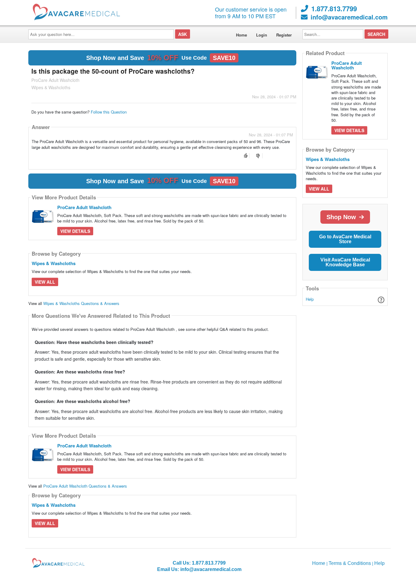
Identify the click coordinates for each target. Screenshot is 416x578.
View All (45, 282)
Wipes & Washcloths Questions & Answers (81, 303)
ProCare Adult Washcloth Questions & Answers (85, 486)
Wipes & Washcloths (54, 263)
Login (261, 35)
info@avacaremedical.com (349, 17)
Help (310, 299)
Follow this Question (109, 112)
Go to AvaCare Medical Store (345, 239)
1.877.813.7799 (334, 8)
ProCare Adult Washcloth (84, 207)
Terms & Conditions (350, 563)
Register (284, 35)
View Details (75, 231)
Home (241, 35)
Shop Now (341, 217)
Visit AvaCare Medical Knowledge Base (345, 262)
